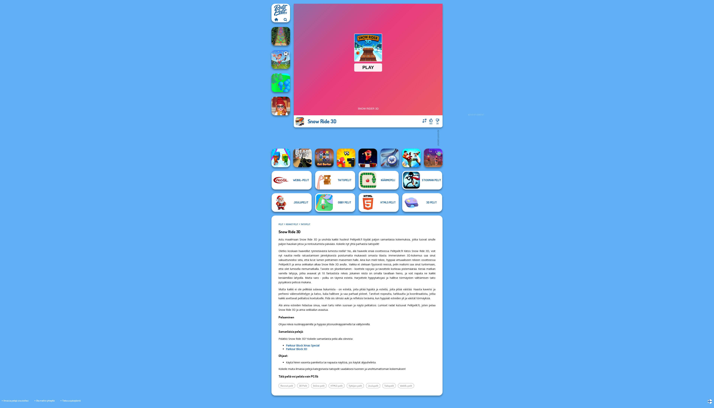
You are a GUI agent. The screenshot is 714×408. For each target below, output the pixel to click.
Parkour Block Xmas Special (302, 345)
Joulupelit (373, 385)
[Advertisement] (476, 59)
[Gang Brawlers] (411, 158)
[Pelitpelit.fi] (276, 19)
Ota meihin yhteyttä (45, 400)
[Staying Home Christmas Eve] (280, 106)
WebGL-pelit (406, 385)
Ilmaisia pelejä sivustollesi (16, 400)
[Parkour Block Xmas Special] (367, 158)
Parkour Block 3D (296, 349)
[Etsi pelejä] (285, 19)
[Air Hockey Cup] (389, 158)
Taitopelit (305, 224)
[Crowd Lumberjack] (280, 82)
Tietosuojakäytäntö (71, 400)
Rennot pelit (292, 224)
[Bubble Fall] (280, 36)
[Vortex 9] (433, 158)
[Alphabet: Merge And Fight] (346, 158)
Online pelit (318, 385)
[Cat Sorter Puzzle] (324, 158)
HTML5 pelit (336, 385)
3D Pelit (303, 385)
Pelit (281, 224)
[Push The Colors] (280, 158)
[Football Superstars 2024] (280, 59)
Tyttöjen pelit (355, 385)
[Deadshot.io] (302, 158)
